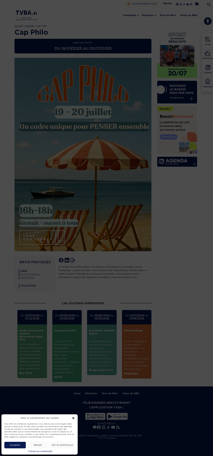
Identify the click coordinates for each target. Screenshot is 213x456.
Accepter (15, 445)
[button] (73, 418)
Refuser (38, 445)
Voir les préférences (62, 445)
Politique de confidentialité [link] (40, 451)
